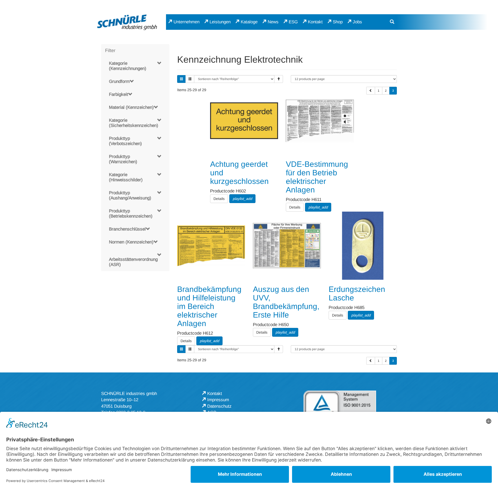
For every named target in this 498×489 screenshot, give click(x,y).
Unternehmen (186, 21)
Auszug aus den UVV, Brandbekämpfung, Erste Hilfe (286, 302)
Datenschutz (219, 406)
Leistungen (220, 21)
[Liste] (189, 79)
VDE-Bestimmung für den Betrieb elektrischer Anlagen (317, 177)
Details (219, 199)
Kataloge (249, 21)
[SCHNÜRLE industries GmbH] (127, 22)
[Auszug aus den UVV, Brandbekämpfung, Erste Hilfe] (287, 245)
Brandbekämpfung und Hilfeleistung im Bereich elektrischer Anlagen (209, 306)
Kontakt (315, 21)
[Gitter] (181, 79)
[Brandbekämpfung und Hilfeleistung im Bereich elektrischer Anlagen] (211, 245)
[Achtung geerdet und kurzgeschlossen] (244, 121)
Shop (338, 21)
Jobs (357, 21)
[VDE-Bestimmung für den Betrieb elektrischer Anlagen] (320, 121)
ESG (293, 21)
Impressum (218, 399)
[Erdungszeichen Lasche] (363, 245)
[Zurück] (370, 91)
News (273, 21)
